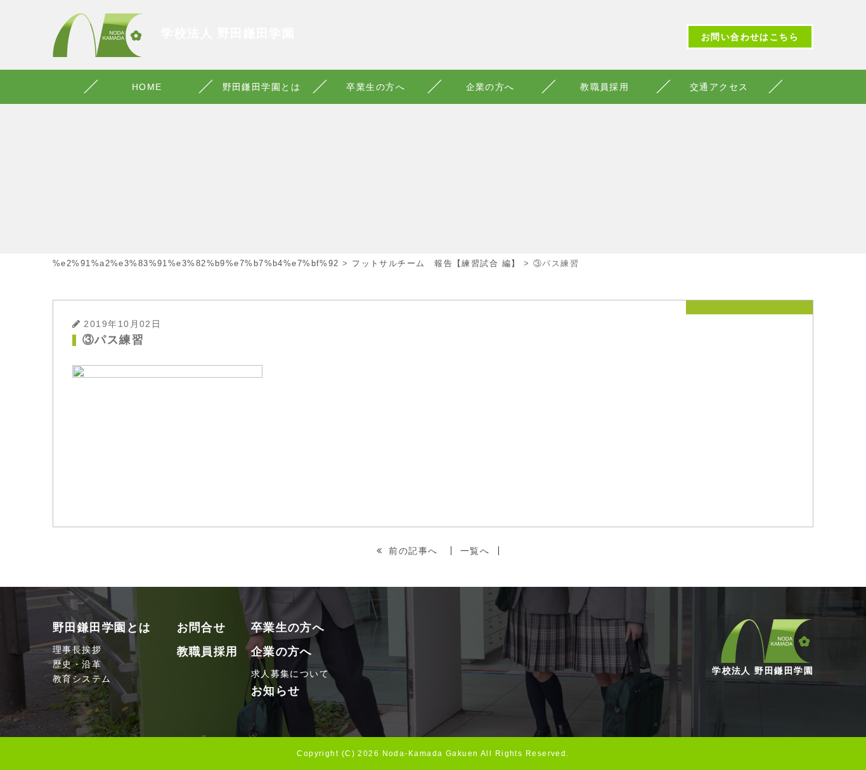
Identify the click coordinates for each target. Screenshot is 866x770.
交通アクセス (719, 87)
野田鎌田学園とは (262, 87)
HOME (147, 87)
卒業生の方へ (375, 87)
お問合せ (201, 627)
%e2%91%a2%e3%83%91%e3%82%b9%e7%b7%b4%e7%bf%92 (196, 263)
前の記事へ (413, 550)
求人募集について (290, 674)
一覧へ (474, 550)
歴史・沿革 (77, 664)
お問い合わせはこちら (750, 37)
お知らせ (276, 690)
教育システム (82, 679)
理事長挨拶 (77, 650)
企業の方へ (490, 87)
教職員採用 (604, 87)
